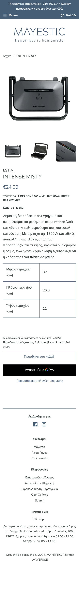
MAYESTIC (54, 555)
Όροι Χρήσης (39, 495)
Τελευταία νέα (39, 512)
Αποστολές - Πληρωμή (39, 483)
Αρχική (7, 56)
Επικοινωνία (39, 458)
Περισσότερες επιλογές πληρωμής (39, 381)
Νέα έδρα (39, 519)
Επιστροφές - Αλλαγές (39, 477)
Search (39, 500)
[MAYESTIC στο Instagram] (44, 425)
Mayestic (39, 447)
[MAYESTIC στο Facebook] (35, 425)
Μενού (13, 15)
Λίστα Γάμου (40, 453)
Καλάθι (70, 15)
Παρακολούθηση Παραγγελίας (39, 489)
